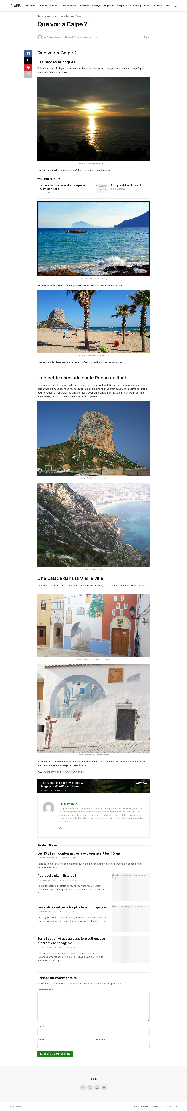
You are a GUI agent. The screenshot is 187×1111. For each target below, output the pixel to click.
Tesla (147, 5)
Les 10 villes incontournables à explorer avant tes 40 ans (79, 853)
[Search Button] (176, 5)
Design (53, 5)
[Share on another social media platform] (28, 74)
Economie (84, 5)
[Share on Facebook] (28, 53)
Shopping (122, 5)
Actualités (30, 5)
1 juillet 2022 (64, 912)
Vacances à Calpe (53, 772)
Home (40, 16)
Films (167, 5)
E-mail (41, 1039)
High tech (109, 5)
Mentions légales (141, 1106)
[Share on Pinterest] (28, 67)
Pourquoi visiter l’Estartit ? (126, 185)
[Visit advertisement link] (93, 786)
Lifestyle (96, 5)
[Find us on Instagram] (97, 1087)
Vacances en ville (83, 16)
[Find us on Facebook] (83, 1087)
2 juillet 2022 (118, 189)
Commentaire (45, 989)
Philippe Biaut (53, 37)
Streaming (135, 5)
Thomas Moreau (47, 880)
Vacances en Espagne (64, 16)
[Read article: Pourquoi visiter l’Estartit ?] (102, 188)
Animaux (42, 5)
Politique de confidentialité (165, 1106)
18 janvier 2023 (63, 948)
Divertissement (68, 5)
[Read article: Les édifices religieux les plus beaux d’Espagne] (131, 918)
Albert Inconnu (47, 858)
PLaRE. (15, 5)
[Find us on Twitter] (90, 1087)
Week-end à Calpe (74, 772)
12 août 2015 (70, 37)
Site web (100, 1039)
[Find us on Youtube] (104, 1087)
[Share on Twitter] (28, 60)
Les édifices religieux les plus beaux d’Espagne (71, 907)
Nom (40, 1026)
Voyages (157, 5)
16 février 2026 (48, 192)
